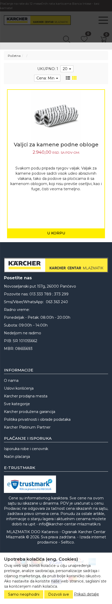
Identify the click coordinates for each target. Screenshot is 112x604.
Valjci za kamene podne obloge (56, 144)
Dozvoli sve (58, 594)
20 (66, 68)
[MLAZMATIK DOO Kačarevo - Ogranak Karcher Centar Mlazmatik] (56, 265)
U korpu (56, 233)
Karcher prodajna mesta (25, 396)
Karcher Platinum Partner (27, 427)
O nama (11, 380)
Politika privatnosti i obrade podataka (37, 419)
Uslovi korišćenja (19, 388)
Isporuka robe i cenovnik (26, 448)
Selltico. (68, 542)
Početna (14, 56)
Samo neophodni (23, 594)
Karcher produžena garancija (29, 411)
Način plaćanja (17, 456)
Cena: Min (45, 78)
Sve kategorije (17, 404)
